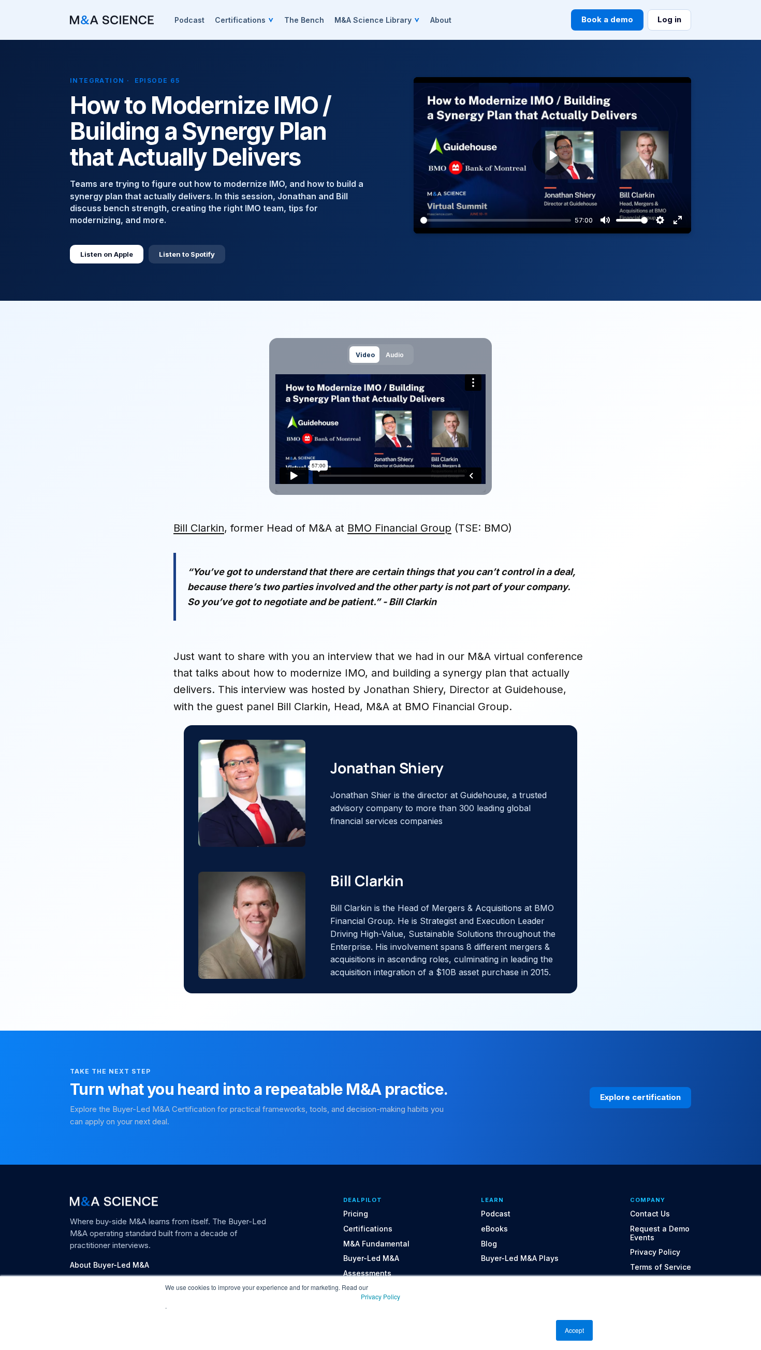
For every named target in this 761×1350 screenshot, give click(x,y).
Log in (669, 19)
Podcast (495, 1214)
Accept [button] (574, 1330)
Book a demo (607, 19)
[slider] (495, 220)
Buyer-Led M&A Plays (520, 1258)
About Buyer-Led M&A (109, 1265)
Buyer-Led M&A (371, 1258)
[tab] (364, 354)
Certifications (367, 1229)
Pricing (355, 1214)
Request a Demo (660, 1229)
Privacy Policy (380, 1296)
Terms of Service (660, 1267)
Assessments (367, 1273)
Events (642, 1238)
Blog (489, 1244)
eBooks (494, 1229)
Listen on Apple (106, 254)
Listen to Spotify (187, 254)
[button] (244, 19)
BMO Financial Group (399, 528)
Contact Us (650, 1214)
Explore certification (640, 1097)
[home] (112, 20)
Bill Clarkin (198, 528)
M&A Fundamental (376, 1244)
